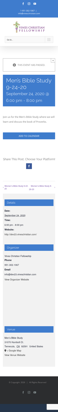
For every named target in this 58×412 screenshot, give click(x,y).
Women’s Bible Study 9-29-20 (40, 187)
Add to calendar (29, 135)
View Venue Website (15, 355)
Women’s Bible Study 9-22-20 (16, 187)
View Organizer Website (17, 279)
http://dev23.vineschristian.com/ (21, 234)
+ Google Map (14, 350)
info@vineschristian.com (29, 13)
